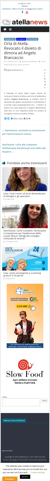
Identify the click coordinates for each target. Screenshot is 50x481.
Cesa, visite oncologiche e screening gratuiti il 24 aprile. (22, 274)
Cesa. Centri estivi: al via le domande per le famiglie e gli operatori (24, 195)
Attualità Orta (9, 39)
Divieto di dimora (23, 65)
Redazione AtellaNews (29, 61)
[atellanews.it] (25, 19)
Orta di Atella (32, 39)
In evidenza (21, 39)
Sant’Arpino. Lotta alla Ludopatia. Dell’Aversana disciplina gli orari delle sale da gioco (24, 148)
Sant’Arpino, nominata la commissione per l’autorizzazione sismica (23, 132)
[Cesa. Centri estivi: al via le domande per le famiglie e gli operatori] (25, 168)
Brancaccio (13, 65)
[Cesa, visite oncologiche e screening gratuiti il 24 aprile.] (25, 248)
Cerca (4, 397)
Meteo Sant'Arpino (7, 451)
